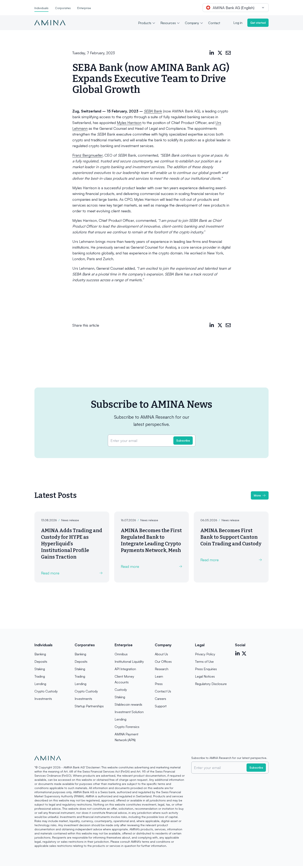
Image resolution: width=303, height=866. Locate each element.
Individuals (41, 8)
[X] (219, 52)
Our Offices (163, 661)
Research (161, 669)
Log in (237, 23)
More (257, 495)
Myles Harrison (129, 122)
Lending (40, 684)
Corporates (63, 8)
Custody (121, 690)
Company (192, 23)
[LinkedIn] (211, 52)
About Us (161, 654)
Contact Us (163, 691)
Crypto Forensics (127, 727)
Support (161, 706)
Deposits (40, 661)
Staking (39, 669)
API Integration (125, 669)
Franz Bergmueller (87, 155)
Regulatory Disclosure (211, 684)
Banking (40, 654)
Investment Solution (129, 712)
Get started (258, 22)
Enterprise (84, 8)
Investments (43, 699)
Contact (214, 23)
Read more (50, 573)
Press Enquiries (206, 669)
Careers (160, 699)
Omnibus (121, 654)
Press (159, 684)
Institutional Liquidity (129, 661)
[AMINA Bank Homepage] (49, 22)
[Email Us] (228, 52)
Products (144, 23)
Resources (168, 23)
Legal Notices (205, 676)
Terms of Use (204, 661)
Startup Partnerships (89, 706)
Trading (39, 676)
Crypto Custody (46, 691)
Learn (159, 676)
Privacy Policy (205, 654)
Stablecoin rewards (128, 704)
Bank (153, 111)
